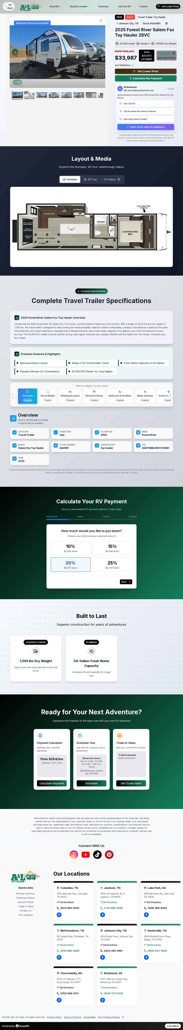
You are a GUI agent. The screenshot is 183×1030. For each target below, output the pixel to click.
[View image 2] (29, 95)
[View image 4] (54, 95)
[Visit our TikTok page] (97, 854)
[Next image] (99, 52)
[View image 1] (17, 95)
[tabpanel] (91, 438)
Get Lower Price (170, 6)
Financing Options (25, 897)
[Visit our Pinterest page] (109, 854)
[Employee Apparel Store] (123, 1017)
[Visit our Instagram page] (74, 854)
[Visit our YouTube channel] (85, 854)
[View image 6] (78, 95)
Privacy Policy (54, 1017)
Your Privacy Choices (109, 1017)
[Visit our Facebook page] (59, 914)
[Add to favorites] (101, 20)
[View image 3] (41, 95)
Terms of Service (72, 1017)
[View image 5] (66, 95)
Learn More (173, 1026)
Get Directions (66, 902)
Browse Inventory (25, 893)
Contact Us (25, 910)
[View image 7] (91, 95)
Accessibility (89, 1017)
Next (124, 582)
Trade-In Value (25, 906)
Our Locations (25, 915)
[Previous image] (15, 52)
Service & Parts (25, 902)
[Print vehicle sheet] (166, 23)
